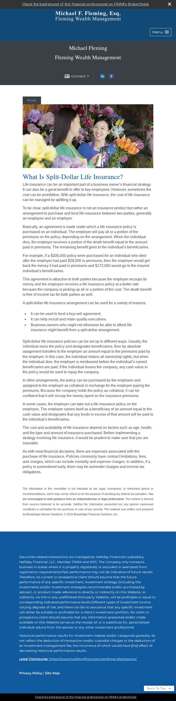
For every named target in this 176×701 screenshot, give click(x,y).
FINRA (77, 562)
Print (31, 100)
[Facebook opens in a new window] (111, 78)
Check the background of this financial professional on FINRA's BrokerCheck (85, 4)
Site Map (52, 673)
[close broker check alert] (169, 4)
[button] (160, 32)
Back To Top (157, 688)
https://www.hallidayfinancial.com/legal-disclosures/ (93, 659)
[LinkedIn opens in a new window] (102, 78)
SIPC (93, 562)
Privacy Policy (30, 673)
